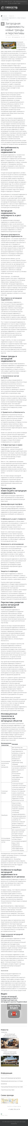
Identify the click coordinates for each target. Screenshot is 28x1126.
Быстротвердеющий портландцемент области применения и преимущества (10, 1035)
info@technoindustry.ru (21, 1)
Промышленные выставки (15, 1087)
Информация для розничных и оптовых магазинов (12, 1082)
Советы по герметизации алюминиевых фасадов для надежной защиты (10, 1053)
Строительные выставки (7, 1090)
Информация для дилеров (13, 1078)
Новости (9, 37)
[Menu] (16, 8)
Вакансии (3, 1078)
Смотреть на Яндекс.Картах (14, 1106)
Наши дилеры (4, 1087)
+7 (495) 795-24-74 (7, 1)
